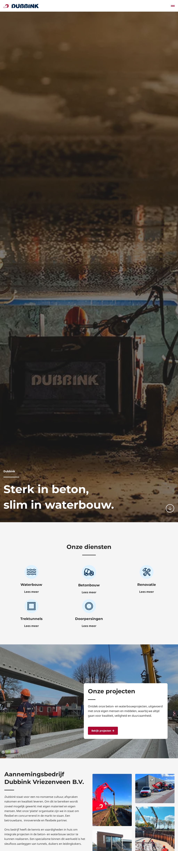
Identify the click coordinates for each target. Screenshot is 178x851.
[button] (173, 6)
